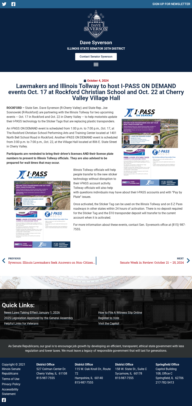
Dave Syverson (96, 42)
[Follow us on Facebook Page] (14, 4)
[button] (96, 64)
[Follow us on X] (5, 4)
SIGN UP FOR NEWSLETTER (171, 4)
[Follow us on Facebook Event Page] (5, 400)
